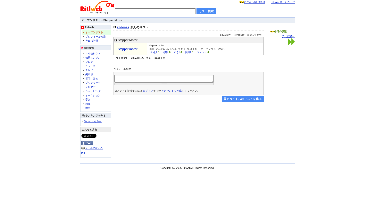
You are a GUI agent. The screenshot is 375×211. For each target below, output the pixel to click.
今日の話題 (91, 40)
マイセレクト (93, 53)
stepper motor (128, 49)
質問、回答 (91, 78)
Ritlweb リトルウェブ (283, 2)
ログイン (148, 90)
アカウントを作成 (171, 90)
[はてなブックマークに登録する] (83, 153)
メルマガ (90, 87)
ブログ (89, 61)
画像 (87, 103)
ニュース (90, 65)
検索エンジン (93, 57)
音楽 (87, 99)
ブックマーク (93, 82)
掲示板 (89, 74)
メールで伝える (94, 148)
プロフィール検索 (95, 36)
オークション (93, 95)
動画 (87, 107)
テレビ (89, 70)
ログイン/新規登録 (254, 2)
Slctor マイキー (93, 121)
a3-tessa (123, 27)
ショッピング (93, 91)
